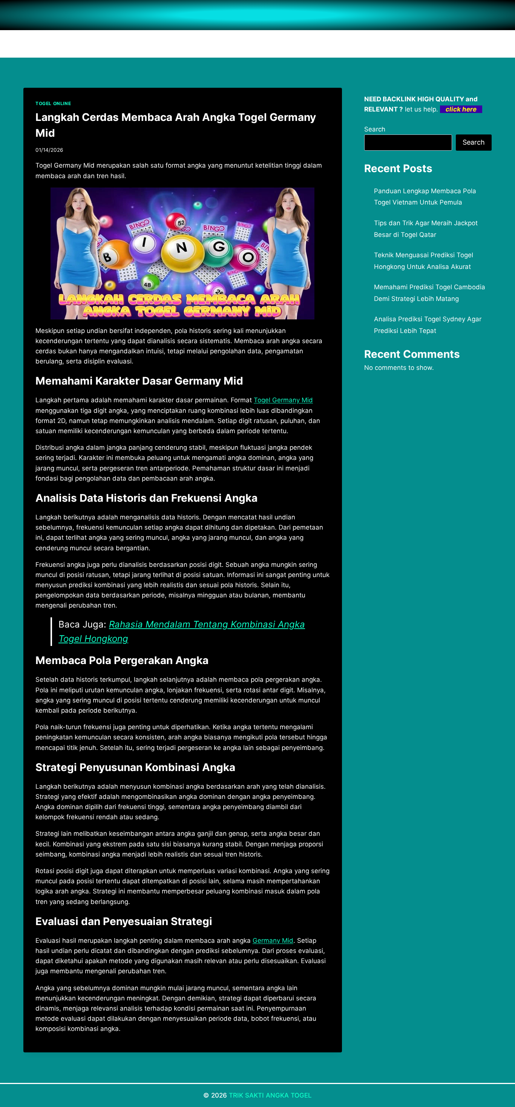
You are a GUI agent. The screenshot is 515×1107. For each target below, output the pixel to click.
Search (374, 129)
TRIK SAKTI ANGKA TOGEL (270, 1095)
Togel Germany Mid (283, 400)
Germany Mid (273, 940)
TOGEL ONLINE (53, 103)
